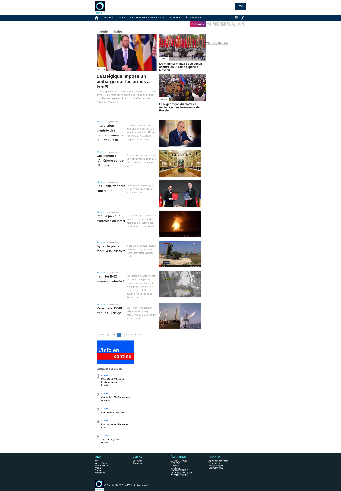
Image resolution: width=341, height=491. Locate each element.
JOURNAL (175, 465)
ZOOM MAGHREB (179, 475)
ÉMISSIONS (192, 17)
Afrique (98, 468)
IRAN (122, 17)
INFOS (107, 17)
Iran (96, 461)
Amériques (100, 473)
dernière (138, 335)
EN (237, 17)
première (101, 335)
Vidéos (137, 456)
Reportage (138, 463)
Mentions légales (216, 465)
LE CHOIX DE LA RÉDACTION (147, 17)
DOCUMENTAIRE (179, 470)
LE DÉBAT (175, 468)
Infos (98, 456)
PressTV (214, 456)
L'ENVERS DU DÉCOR (181, 473)
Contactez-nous (215, 468)
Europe (98, 470)
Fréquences (214, 463)
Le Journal (138, 461)
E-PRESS (175, 463)
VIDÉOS (173, 17)
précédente (111, 335)
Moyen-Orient (101, 463)
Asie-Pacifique (101, 465)
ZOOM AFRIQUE (178, 461)
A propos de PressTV (218, 461)
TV (241, 6)
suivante (129, 335)
